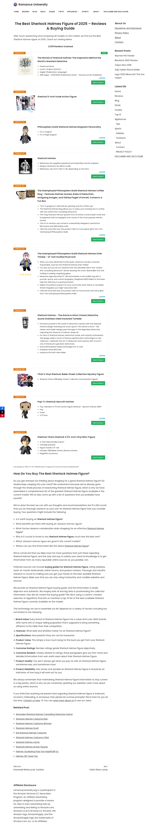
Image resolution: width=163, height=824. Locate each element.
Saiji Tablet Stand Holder (127, 69)
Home (16, 12)
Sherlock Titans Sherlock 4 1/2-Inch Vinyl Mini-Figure (66, 436)
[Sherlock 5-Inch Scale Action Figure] (25, 104)
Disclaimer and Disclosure (128, 28)
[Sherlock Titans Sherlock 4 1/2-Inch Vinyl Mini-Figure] (25, 445)
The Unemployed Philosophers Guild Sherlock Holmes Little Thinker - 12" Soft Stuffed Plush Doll (69, 255)
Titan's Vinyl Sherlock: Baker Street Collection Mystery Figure (70, 374)
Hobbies (120, 133)
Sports (118, 128)
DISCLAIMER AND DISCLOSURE (116, 12)
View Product (98, 82)
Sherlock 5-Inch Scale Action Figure (57, 96)
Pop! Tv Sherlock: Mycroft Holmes (55, 401)
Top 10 (61, 12)
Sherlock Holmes (46, 158)
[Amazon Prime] (102, 78)
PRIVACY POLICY (124, 151)
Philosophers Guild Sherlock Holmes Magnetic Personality (69, 126)
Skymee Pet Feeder (124, 55)
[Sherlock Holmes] (25, 166)
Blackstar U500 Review (126, 60)
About (118, 37)
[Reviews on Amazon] (26, 274)
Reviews (25, 12)
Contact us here (31, 700)
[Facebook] (2, 408)
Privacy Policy (122, 32)
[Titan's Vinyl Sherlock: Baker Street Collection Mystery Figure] (25, 380)
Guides (52, 12)
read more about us (63, 700)
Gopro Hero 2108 (123, 65)
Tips (118, 123)
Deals (43, 12)
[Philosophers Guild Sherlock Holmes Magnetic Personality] (25, 134)
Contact (119, 42)
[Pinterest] (2, 415)
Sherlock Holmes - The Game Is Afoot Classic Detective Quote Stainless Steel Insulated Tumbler (67, 317)
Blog (35, 12)
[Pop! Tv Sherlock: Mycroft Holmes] (25, 409)
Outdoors (121, 137)
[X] (2, 412)
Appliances (120, 119)
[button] (78, 11)
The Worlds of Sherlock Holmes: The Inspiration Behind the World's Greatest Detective (69, 59)
